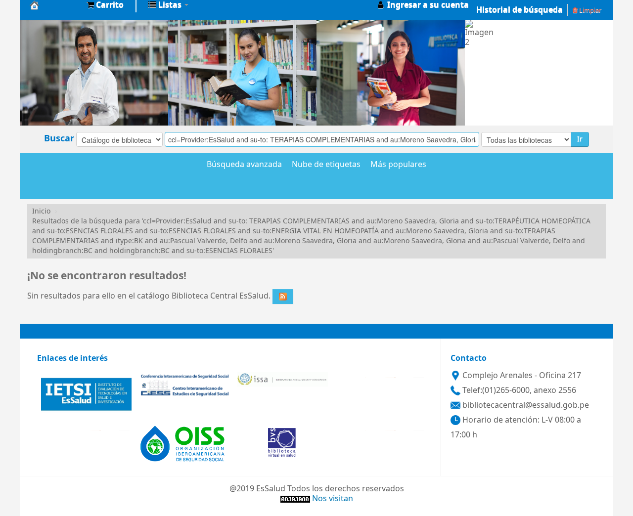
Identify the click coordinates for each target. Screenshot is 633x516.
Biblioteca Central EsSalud (54, 5)
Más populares (398, 165)
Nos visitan (332, 499)
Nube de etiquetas (326, 165)
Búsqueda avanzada (244, 165)
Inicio (41, 211)
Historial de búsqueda (519, 10)
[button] (105, 5)
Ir (580, 139)
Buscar (59, 138)
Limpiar (589, 10)
